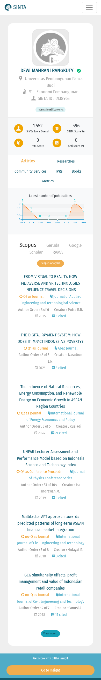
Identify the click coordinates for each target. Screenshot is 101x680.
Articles (28, 161)
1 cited (60, 316)
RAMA (58, 252)
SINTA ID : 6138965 (53, 98)
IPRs (59, 171)
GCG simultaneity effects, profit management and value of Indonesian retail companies (50, 582)
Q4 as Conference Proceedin (41, 472)
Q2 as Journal (30, 413)
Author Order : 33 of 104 (39, 485)
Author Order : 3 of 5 (35, 426)
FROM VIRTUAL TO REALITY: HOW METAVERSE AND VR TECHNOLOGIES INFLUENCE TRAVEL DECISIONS (50, 283)
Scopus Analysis (50, 263)
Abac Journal (67, 348)
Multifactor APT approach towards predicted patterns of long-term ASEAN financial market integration (50, 523)
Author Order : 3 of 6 (33, 310)
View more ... (50, 633)
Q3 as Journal (33, 296)
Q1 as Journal (37, 348)
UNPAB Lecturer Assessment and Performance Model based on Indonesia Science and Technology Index (50, 458)
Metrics (48, 181)
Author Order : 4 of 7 (34, 608)
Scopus (27, 244)
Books (76, 171)
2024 (42, 368)
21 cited (60, 433)
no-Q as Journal (36, 536)
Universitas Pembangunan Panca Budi (53, 82)
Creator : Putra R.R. (68, 310)
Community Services (30, 171)
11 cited (60, 615)
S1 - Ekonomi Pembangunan (53, 92)
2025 (42, 316)
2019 (42, 498)
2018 (42, 556)
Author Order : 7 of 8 (33, 550)
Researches (66, 161)
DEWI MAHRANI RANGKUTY (47, 70)
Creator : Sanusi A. (68, 608)
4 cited (60, 368)
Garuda (52, 245)
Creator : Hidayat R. (68, 550)
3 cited (60, 556)
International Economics (50, 109)
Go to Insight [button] (50, 670)
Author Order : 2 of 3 (34, 355)
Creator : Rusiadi (68, 426)
